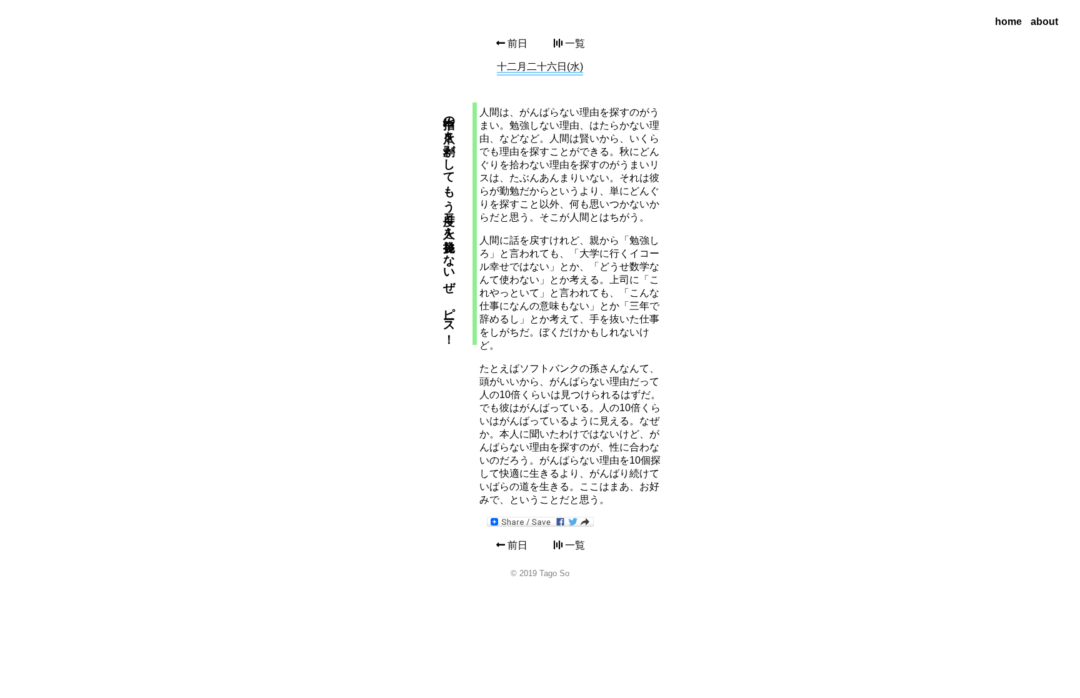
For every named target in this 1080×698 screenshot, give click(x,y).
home (1008, 21)
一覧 (573, 43)
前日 (516, 43)
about (1044, 21)
